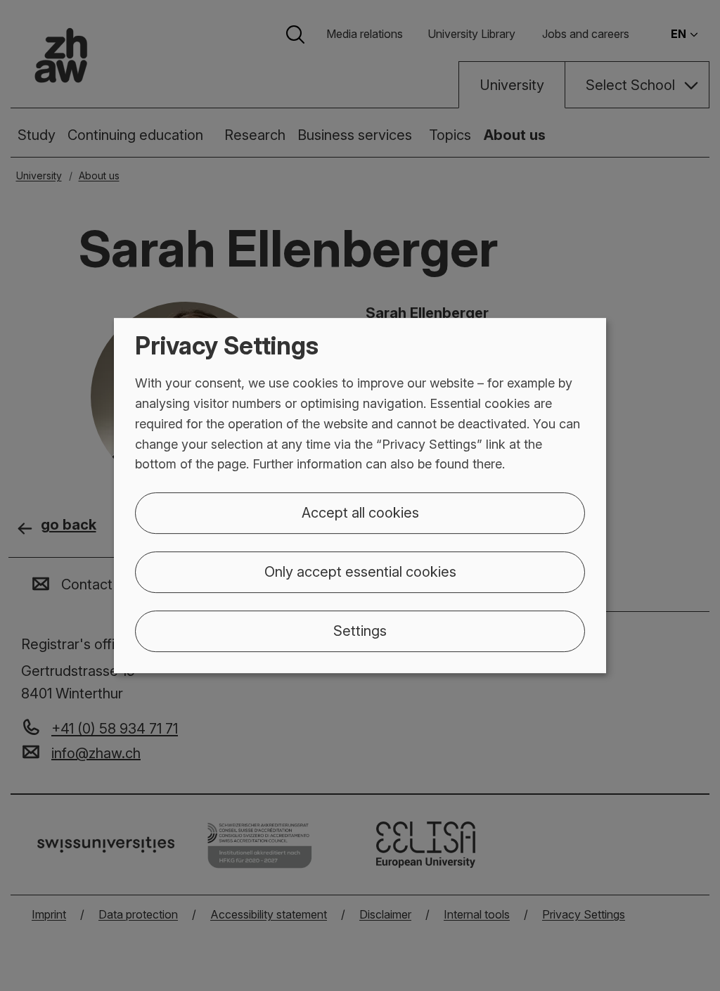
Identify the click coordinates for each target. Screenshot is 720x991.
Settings (360, 630)
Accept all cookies (360, 512)
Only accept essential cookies (360, 571)
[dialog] (360, 496)
